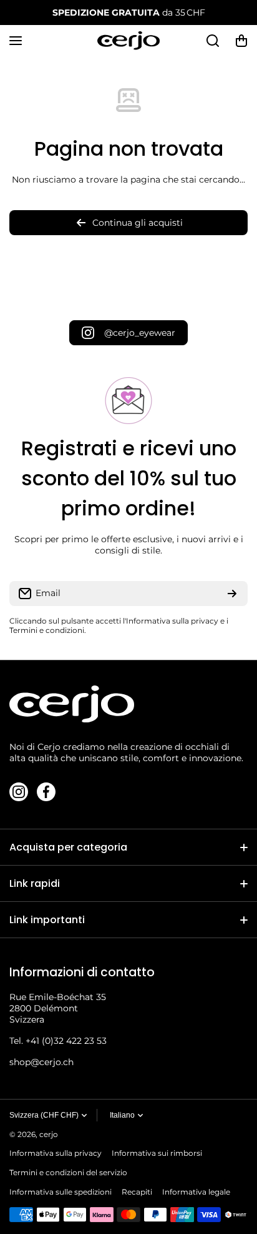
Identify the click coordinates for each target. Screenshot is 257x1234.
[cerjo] (128, 40)
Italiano (122, 1115)
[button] (241, 40)
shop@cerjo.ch (41, 1062)
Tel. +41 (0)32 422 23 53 (58, 1040)
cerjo (48, 1134)
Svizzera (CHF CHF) (44, 1115)
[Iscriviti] (232, 593)
